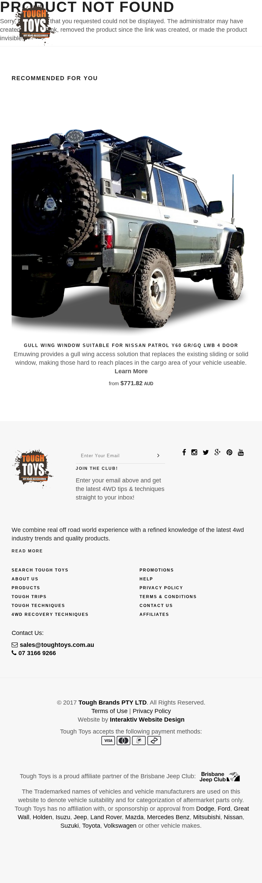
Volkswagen (120, 825)
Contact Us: (28, 632)
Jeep (80, 817)
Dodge (205, 808)
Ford (224, 808)
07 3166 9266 (37, 653)
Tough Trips (29, 596)
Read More (27, 551)
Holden (42, 817)
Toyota (91, 825)
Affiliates (154, 614)
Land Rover (106, 817)
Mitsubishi (206, 817)
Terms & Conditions (168, 596)
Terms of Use (109, 711)
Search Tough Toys (40, 570)
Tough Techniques (38, 605)
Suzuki (69, 825)
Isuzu (63, 817)
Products (26, 587)
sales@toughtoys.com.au (57, 644)
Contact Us (156, 605)
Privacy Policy (161, 587)
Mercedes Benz (168, 817)
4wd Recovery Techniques (50, 614)
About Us (25, 579)
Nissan (233, 817)
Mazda (134, 817)
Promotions (157, 570)
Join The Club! (97, 468)
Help (146, 579)
